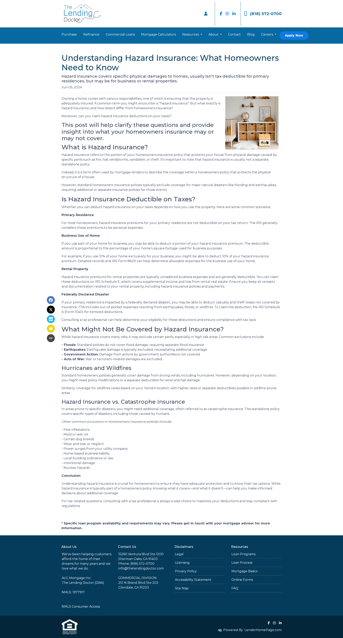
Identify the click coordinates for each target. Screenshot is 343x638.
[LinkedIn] (234, 14)
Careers (267, 34)
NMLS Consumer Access (81, 606)
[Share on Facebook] (51, 300)
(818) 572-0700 (266, 13)
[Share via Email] (51, 329)
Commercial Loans (120, 34)
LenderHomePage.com (263, 630)
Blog (251, 34)
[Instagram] (227, 14)
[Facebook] (221, 14)
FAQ (234, 588)
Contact (234, 34)
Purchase (69, 34)
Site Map (182, 588)
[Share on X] (51, 310)
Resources (191, 34)
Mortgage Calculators (158, 34)
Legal (179, 554)
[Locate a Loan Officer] (206, 14)
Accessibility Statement (193, 580)
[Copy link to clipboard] (51, 338)
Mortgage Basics (244, 571)
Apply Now (294, 35)
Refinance (91, 34)
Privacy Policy (186, 571)
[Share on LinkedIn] (51, 319)
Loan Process (241, 563)
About (213, 34)
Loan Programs (243, 554)
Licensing (182, 563)
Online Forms (242, 580)
